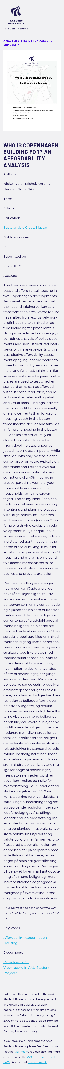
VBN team (21, 1051)
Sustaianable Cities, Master (25, 227)
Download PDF (16, 962)
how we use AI (37, 1062)
